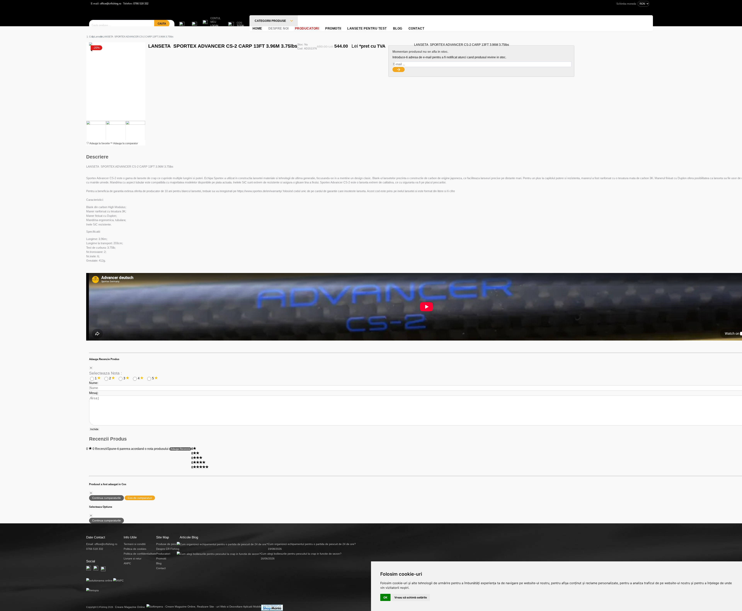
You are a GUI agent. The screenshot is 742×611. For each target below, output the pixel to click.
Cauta (162, 23)
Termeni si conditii (135, 544)
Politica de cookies (135, 548)
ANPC (127, 563)
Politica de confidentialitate (140, 553)
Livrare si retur (132, 558)
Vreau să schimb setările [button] (410, 597)
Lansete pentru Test (367, 28)
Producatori (307, 28)
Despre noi (278, 28)
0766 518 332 (135, 3)
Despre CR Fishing (167, 548)
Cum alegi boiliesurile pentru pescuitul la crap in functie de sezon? (301, 553)
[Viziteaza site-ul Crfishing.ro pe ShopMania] (272, 608)
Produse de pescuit (168, 544)
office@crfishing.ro (106, 3)
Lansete (98, 36)
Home (257, 28)
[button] (211, 22)
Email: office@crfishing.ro (101, 544)
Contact (416, 28)
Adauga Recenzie (180, 448)
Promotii (333, 28)
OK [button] (385, 597)
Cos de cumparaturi (140, 497)
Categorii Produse (271, 20)
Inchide (94, 429)
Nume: (93, 383)
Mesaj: (93, 393)
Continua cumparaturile (106, 497)
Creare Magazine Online (130, 606)
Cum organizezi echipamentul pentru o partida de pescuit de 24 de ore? (312, 544)
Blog (397, 28)
